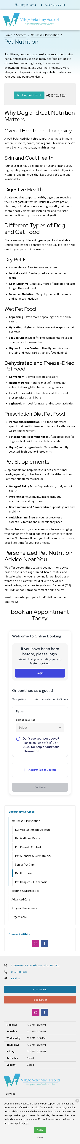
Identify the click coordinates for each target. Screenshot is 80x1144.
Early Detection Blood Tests (32, 830)
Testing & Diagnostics (25, 891)
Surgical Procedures (24, 908)
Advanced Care (21, 899)
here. (26, 1123)
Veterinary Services (22, 812)
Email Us (15, 978)
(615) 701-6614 (56, 95)
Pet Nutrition (23, 873)
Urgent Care (19, 917)
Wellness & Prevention (45, 35)
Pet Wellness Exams (28, 838)
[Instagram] (35, 943)
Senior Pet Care (25, 864)
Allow (40, 1129)
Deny (40, 1137)
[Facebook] (44, 943)
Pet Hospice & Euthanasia (31, 882)
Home (8, 35)
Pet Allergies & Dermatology (33, 856)
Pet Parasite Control (28, 847)
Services (21, 35)
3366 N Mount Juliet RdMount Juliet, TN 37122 (35, 965)
